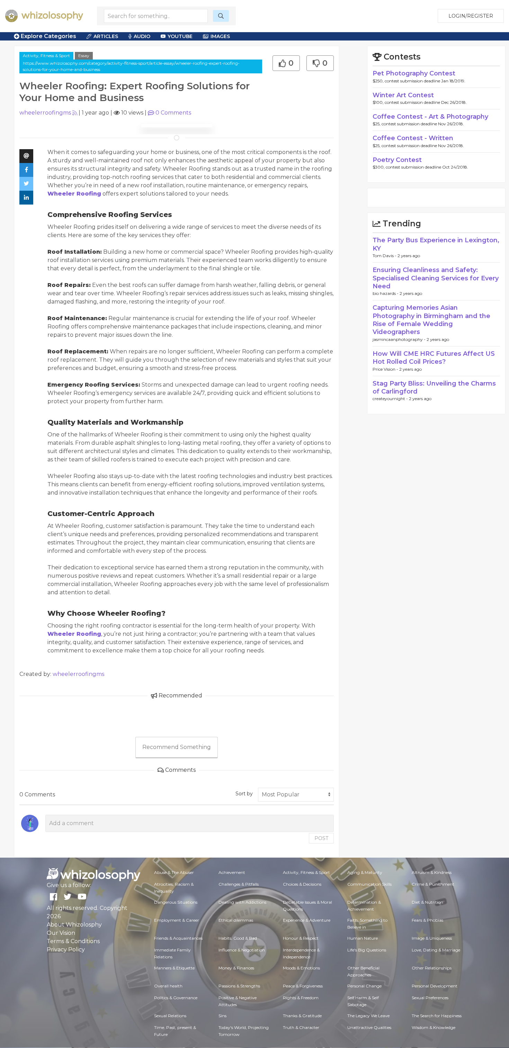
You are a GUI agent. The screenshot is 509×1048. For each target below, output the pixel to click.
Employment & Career (176, 920)
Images (220, 36)
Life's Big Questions (366, 949)
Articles (105, 36)
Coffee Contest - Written (413, 138)
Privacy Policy (66, 949)
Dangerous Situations (175, 902)
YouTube (180, 36)
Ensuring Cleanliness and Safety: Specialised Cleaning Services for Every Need (436, 278)
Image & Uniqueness (432, 938)
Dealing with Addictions (242, 902)
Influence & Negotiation (241, 949)
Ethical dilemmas (235, 920)
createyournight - (391, 398)
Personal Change (364, 985)
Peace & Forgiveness (303, 985)
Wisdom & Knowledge (433, 1027)
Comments (173, 112)
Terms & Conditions (73, 941)
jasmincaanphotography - (400, 339)
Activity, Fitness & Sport (46, 55)
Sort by (244, 793)
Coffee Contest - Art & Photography (430, 116)
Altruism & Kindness (432, 872)
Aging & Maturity (364, 872)
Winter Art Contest (403, 95)
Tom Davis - (385, 255)
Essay (83, 55)
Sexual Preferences (430, 997)
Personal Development (434, 985)
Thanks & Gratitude (302, 1015)
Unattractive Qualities (369, 1027)
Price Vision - (386, 369)
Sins (222, 1015)
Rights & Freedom (301, 997)
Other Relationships (432, 967)
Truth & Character (301, 1027)
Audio (142, 36)
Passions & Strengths (239, 985)
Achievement (231, 872)
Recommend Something (176, 747)
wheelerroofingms (45, 112)
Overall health (168, 985)
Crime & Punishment (433, 884)
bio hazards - (386, 293)
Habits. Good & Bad (237, 938)
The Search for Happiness (437, 1015)
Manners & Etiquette (174, 967)
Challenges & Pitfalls (238, 884)
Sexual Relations (170, 1015)
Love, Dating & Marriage (436, 949)
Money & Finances (236, 967)
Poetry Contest (397, 160)
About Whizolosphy (74, 924)
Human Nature (362, 938)
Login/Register (470, 16)
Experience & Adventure (306, 920)
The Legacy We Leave (368, 1015)
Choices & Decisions (302, 884)
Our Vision (61, 933)
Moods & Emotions (301, 967)
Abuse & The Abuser (174, 872)
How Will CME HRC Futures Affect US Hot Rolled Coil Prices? (434, 357)
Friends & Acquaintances (178, 938)
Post (321, 838)
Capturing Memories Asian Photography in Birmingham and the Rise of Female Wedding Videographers (431, 320)
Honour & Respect (301, 938)
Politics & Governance (175, 997)
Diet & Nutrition (427, 902)
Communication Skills (369, 884)
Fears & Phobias (427, 920)
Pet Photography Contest (414, 73)
